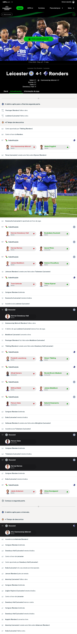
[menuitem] (20, 8)
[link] (20, 8)
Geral (6, 91)
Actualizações (16, 91)
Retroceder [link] (7, 14)
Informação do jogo (31, 91)
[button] (56, 8)
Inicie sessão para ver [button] (40, 39)
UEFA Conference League (6, 8)
